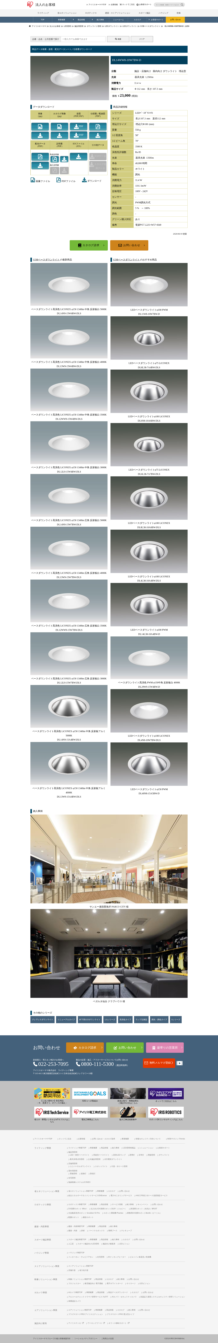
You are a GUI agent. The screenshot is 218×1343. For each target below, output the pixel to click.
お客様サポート (145, 4)
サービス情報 (117, 1204)
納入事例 (100, 20)
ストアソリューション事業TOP (80, 1266)
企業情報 (114, 5)
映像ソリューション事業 (45, 1279)
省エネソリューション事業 (46, 1191)
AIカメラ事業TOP (75, 1292)
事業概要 (61, 20)
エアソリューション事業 (45, 1310)
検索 (119, 39)
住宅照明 (71, 1178)
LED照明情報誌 (129, 1148)
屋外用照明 (72, 1171)
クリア (142, 39)
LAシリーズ (110, 1020)
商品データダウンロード (118, 1292)
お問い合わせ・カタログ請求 (103, 1139)
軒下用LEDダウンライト (89, 1020)
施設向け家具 (40, 1323)
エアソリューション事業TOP (80, 1310)
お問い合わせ (175, 20)
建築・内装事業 (41, 1226)
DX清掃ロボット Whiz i (77, 1209)
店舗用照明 (72, 1164)
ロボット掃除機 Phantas (113, 1213)
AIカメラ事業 (40, 1292)
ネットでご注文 (128, 4)
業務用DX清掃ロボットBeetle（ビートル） (144, 1213)
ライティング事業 (42, 1148)
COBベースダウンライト (46, 259)
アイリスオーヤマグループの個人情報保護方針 (51, 1339)
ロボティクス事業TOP (77, 1204)
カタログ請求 (91, 245)
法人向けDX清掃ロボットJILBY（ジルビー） (108, 1209)
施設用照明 (72, 1152)
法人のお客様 (45, 5)
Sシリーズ (175, 1020)
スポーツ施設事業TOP (77, 1239)
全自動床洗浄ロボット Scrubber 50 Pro (84, 1213)
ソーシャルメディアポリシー (85, 1339)
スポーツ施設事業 (42, 1240)
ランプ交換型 (141, 1020)
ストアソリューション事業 (46, 1266)
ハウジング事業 (41, 1253)
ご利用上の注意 (107, 1339)
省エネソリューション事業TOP (80, 1191)
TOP (42, 20)
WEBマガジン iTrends (176, 1139)
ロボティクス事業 (42, 1205)
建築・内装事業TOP (76, 1226)
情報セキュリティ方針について (148, 1139)
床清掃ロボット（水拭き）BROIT (143, 1209)
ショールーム (118, 20)
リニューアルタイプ (66, 1020)
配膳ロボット (73, 1217)
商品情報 (104, 1148)
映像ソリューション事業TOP (80, 1279)
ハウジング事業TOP (76, 1253)
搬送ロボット (88, 1217)
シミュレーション (146, 1148)
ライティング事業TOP (77, 1148)
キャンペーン (142, 1204)
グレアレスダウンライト (42, 1020)
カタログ (137, 20)
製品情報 (81, 20)
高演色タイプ (125, 1020)
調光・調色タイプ (159, 1020)
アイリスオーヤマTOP (97, 5)
